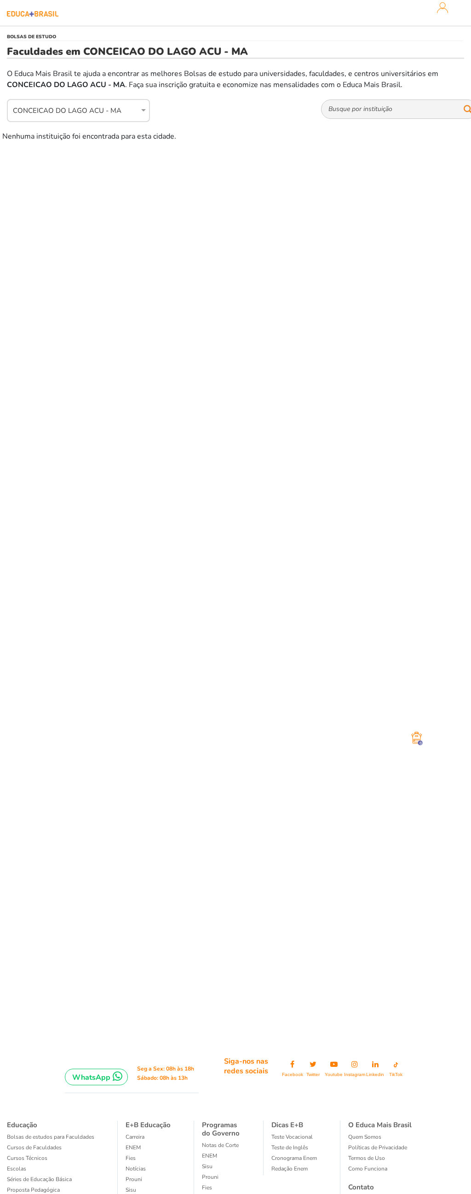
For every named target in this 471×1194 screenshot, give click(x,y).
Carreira (135, 1137)
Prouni (134, 1179)
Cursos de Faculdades (34, 1147)
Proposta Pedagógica (33, 1190)
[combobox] (73, 109)
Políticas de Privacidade (377, 1147)
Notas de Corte (220, 1145)
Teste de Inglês (289, 1147)
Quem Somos (364, 1137)
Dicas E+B (287, 1125)
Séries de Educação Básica (39, 1179)
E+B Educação (148, 1125)
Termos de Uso (366, 1158)
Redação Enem (289, 1168)
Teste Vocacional (292, 1137)
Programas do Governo (221, 1129)
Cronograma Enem (294, 1158)
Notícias (136, 1168)
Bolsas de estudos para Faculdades (50, 1137)
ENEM (133, 1147)
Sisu (131, 1190)
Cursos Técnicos (27, 1158)
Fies (131, 1158)
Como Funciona (367, 1168)
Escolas (16, 1168)
